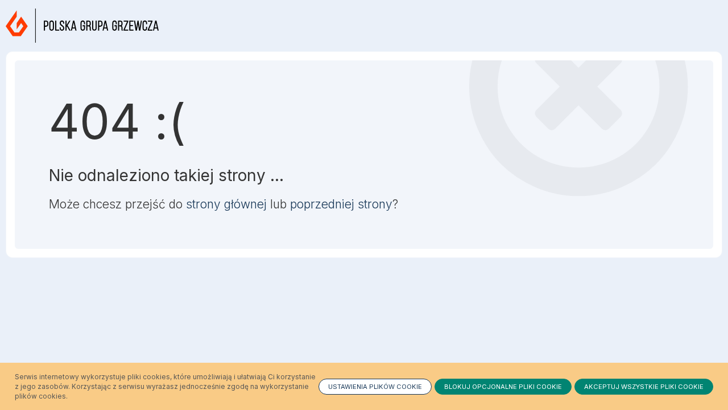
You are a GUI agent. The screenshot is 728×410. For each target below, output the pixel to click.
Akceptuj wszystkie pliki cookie (644, 387)
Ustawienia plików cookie (375, 387)
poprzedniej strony (341, 204)
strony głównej (226, 204)
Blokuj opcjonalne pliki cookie (503, 387)
